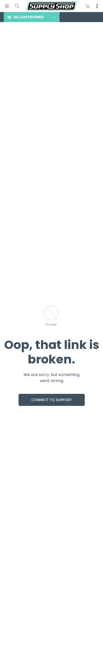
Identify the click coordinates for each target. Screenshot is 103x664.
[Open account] (97, 6)
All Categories (29, 17)
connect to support (51, 399)
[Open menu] (7, 6)
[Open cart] (88, 6)
